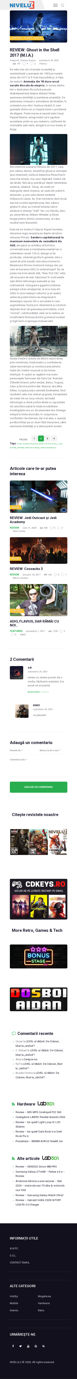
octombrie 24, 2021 (49, 60)
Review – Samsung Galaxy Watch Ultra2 (39, 1195)
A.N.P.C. (14, 1248)
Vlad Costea (19, 531)
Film (19, 444)
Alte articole (28, 1159)
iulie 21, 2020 (29, 528)
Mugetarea (44, 1296)
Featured (17, 38)
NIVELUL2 (16, 1362)
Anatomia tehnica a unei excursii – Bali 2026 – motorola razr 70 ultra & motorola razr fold (40, 1186)
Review (38, 38)
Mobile (14, 1303)
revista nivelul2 (48, 448)
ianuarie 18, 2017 (31, 574)
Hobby (28, 38)
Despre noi (30, 1059)
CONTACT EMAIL (20, 1262)
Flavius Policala (30, 444)
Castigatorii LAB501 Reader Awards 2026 (40, 1117)
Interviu (14, 1310)
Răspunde (34, 692)
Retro (41, 1310)
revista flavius (32, 448)
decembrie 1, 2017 (35, 631)
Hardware (26, 1104)
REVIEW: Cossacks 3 (26, 569)
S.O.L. (13, 1255)
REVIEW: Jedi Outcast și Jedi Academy (33, 520)
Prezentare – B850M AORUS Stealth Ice (39, 1141)
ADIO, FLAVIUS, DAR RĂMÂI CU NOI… (34, 623)
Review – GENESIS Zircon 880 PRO (36, 1166)
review (20, 448)
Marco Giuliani (20, 578)
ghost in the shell (48, 444)
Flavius (43, 63)
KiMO (23, 634)
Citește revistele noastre (35, 814)
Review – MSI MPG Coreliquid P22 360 (38, 1112)
